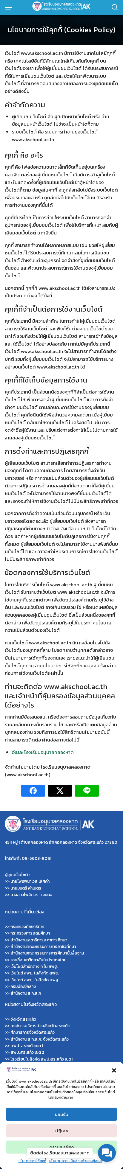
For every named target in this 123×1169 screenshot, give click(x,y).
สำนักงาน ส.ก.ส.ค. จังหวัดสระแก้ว (39, 1039)
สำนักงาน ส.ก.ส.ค (25, 993)
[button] (114, 1070)
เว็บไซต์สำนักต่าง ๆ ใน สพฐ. (34, 966)
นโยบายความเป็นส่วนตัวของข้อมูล (75, 1161)
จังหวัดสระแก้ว (23, 1019)
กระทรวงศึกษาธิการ (27, 927)
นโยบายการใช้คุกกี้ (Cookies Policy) (61, 29)
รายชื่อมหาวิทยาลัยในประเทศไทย (38, 960)
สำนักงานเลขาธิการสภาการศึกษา (38, 940)
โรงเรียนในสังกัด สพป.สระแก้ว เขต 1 (41, 1059)
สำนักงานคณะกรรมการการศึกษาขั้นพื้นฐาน (47, 953)
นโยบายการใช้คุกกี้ (32, 1161)
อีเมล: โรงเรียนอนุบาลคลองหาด (43, 752)
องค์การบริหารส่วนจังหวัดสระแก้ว (40, 1026)
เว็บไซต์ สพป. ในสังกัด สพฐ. (34, 980)
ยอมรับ (61, 1114)
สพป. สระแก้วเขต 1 (26, 1046)
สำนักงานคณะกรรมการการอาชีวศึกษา (43, 946)
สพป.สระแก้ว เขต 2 (27, 1052)
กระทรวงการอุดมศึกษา (30, 933)
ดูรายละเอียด (61, 1147)
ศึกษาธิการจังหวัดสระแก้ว (32, 1032)
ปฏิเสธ (61, 1130)
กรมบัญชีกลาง (23, 986)
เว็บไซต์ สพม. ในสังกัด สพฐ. (34, 973)
